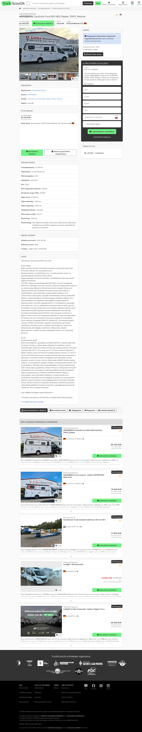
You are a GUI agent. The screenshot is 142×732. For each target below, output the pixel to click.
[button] (139, 3)
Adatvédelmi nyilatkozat (101, 137)
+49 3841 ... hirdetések (95, 153)
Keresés (89, 3)
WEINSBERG (32, 95)
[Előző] (21, 54)
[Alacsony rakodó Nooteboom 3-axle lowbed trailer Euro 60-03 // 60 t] (41, 531)
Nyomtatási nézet (58, 410)
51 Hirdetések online (90, 49)
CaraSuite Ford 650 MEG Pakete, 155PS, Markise (44, 99)
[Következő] (76, 54)
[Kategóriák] (28, 3)
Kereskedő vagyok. (94, 124)
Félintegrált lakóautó (39, 90)
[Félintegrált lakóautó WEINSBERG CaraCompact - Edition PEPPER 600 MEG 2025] (41, 487)
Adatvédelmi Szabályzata (55, 727)
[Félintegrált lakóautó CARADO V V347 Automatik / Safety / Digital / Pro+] (41, 621)
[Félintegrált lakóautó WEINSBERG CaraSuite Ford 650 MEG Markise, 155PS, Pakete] (41, 442)
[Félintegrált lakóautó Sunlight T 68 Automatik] (41, 576)
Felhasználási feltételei (74, 727)
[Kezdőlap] (20, 8)
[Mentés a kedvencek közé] (116, 15)
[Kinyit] (71, 466)
